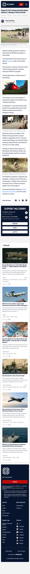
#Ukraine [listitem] (4, 527)
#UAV (26, 385)
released (9, 61)
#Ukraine (19, 15)
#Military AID (10, 15)
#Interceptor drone (6, 422)
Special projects (6, 513)
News (3, 505)
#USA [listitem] (3, 542)
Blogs (3, 510)
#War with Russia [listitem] (6, 532)
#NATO (8, 316)
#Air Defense (5, 455)
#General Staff (4, 15)
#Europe (4, 316)
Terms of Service (21, 551)
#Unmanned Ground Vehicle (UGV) (13, 387)
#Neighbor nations (6, 279)
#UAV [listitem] (3, 539)
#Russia (20, 279)
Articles (4, 508)
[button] (26, 4)
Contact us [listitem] (18, 508)
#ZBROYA (24, 387)
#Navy (26, 277)
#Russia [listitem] (4, 537)
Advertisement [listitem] (19, 505)
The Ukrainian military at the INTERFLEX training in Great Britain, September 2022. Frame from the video (14, 130)
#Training (14, 15)
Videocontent (5, 515)
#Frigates (4, 277)
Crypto (15, 232)
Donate (15, 482)
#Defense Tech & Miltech (7, 385)
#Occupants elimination (14, 279)
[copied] (26, 212)
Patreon (15, 223)
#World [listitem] (4, 529)
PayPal (15, 228)
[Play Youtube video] (15, 87)
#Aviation (4, 314)
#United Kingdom (24, 15)
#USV (21, 387)
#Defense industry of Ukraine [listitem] (7, 524)
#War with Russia (4, 17)
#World (16, 316)
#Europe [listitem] (4, 534)
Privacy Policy (9, 551)
